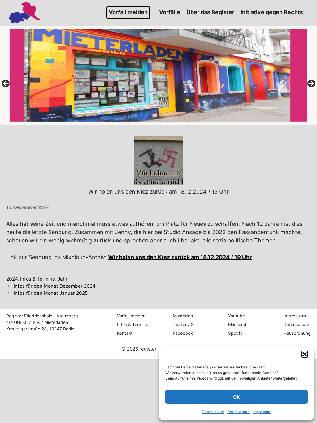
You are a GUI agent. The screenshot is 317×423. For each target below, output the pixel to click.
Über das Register (210, 12)
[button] (305, 354)
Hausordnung (297, 333)
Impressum (262, 411)
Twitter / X (183, 324)
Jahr (62, 279)
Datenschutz (213, 411)
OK (236, 397)
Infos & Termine (37, 279)
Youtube (236, 315)
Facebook (183, 333)
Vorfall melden (128, 12)
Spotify (235, 333)
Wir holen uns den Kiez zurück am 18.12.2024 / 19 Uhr (180, 257)
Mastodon (183, 315)
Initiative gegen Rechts (272, 12)
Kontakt (124, 333)
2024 (12, 279)
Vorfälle (169, 12)
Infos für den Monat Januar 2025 (51, 293)
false (6, 84)
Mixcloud (237, 324)
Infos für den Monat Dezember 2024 (55, 286)
